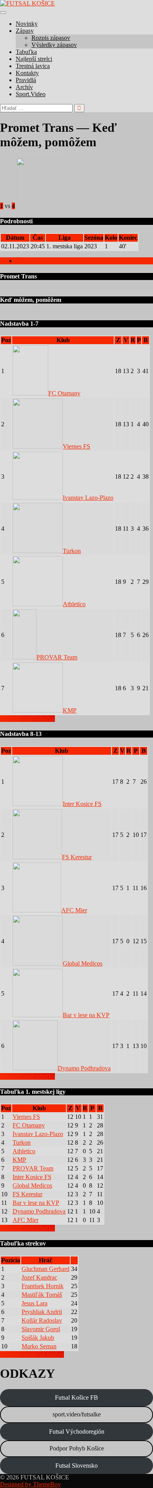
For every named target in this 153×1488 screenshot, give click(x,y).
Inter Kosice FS (82, 804)
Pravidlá (26, 80)
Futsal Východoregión (76, 1431)
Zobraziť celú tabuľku (27, 718)
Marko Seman (39, 1346)
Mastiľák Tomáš (42, 1294)
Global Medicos (82, 963)
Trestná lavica (33, 66)
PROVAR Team (56, 657)
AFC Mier (74, 910)
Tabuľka (26, 51)
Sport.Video (31, 94)
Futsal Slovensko (76, 1465)
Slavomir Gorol (41, 1329)
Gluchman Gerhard (45, 1268)
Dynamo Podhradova (84, 1068)
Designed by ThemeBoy (30, 1484)
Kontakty (27, 73)
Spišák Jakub (38, 1337)
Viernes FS (76, 446)
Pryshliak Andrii (42, 1312)
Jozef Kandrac (39, 1277)
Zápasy (25, 30)
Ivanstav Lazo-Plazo (88, 497)
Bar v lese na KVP (86, 1015)
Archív (24, 87)
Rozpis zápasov (50, 37)
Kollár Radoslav (42, 1320)
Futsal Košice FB (76, 1397)
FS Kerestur (77, 857)
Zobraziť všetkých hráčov (32, 1354)
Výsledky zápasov (54, 44)
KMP (69, 710)
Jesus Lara (34, 1303)
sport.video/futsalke (77, 1414)
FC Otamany (64, 393)
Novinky (27, 23)
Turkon (72, 550)
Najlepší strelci (34, 59)
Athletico (74, 604)
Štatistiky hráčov (36, 260)
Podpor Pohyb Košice (76, 1448)
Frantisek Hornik (43, 1286)
